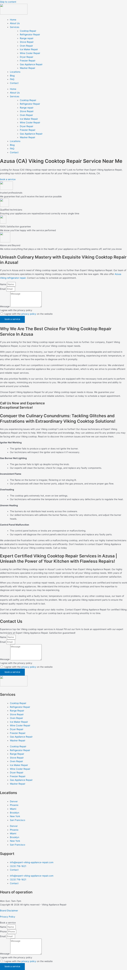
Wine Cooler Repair (30, 53)
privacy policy (28, 314)
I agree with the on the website (28, 314)
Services (14, 27)
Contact (14, 83)
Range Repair (17, 710)
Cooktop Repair (28, 31)
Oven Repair (26, 45)
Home (13, 19)
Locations (15, 72)
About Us (15, 23)
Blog (12, 75)
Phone (3, 931)
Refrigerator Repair (30, 34)
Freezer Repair (27, 60)
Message (5, 306)
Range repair (26, 38)
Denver (14, 801)
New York (15, 816)
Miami (13, 809)
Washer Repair (27, 68)
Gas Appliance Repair (31, 64)
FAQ (12, 79)
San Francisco (17, 820)
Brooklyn (14, 812)
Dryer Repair (26, 57)
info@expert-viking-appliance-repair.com (31, 862)
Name (3, 284)
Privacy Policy (7, 916)
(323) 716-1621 (18, 866)
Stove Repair (27, 42)
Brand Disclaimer (9, 910)
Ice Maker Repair (29, 49)
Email (3, 289)
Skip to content (8, 1)
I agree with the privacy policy (16, 310)
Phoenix (14, 805)
